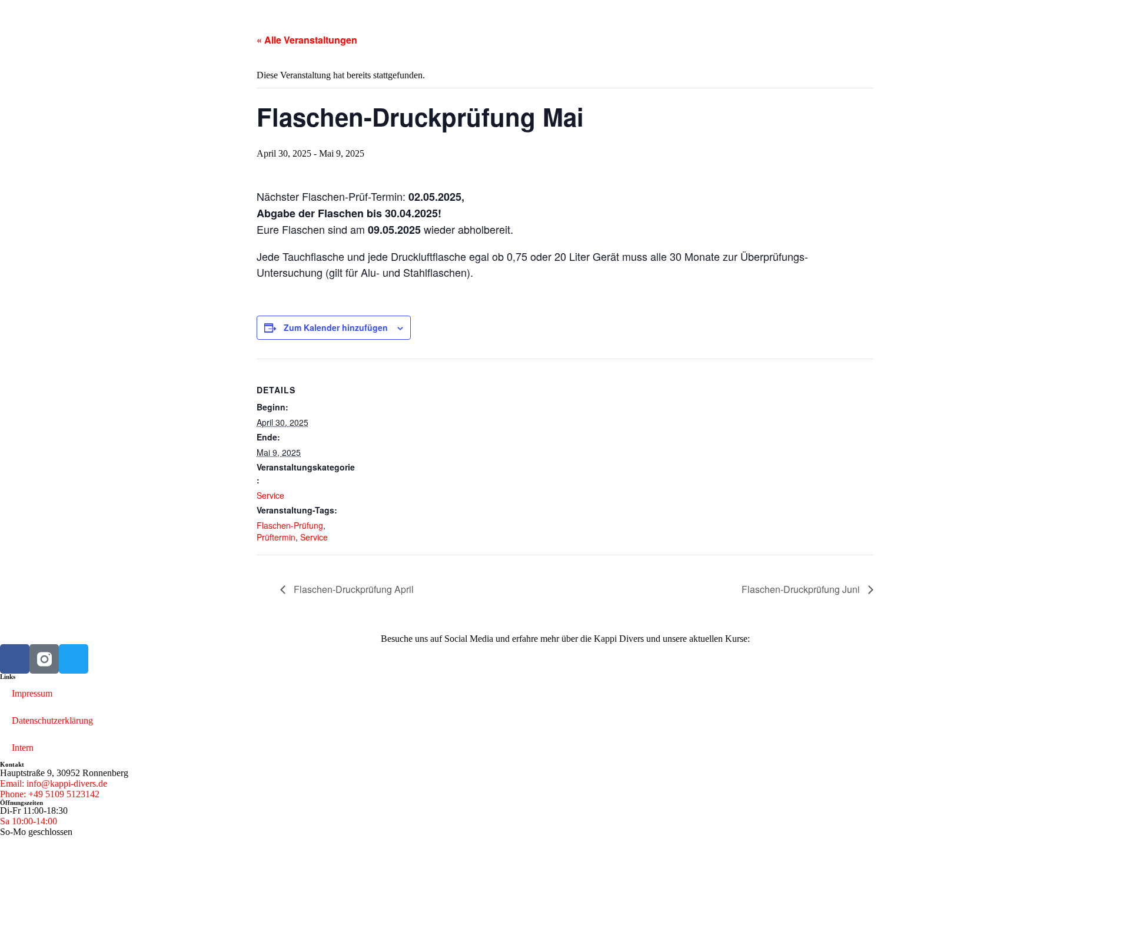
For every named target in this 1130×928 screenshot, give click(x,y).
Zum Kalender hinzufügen (336, 327)
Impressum (32, 693)
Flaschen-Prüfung (290, 525)
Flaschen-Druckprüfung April (352, 589)
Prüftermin (276, 537)
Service (270, 495)
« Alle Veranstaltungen (307, 40)
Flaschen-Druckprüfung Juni (802, 589)
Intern (23, 748)
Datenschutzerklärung (52, 720)
